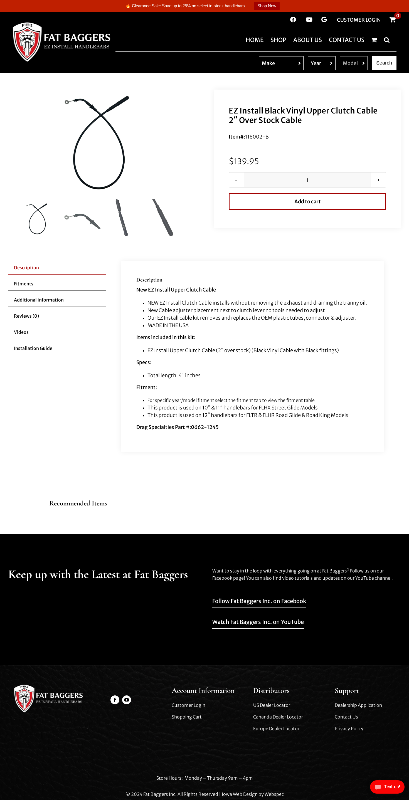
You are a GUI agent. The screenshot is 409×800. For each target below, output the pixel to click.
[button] (387, 39)
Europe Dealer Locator (276, 728)
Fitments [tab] (23, 284)
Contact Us (346, 717)
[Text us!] (387, 788)
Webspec (274, 794)
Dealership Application (358, 705)
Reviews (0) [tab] (26, 316)
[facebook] (114, 699)
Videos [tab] (21, 332)
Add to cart (307, 201)
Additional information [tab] (39, 300)
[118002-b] (101, 142)
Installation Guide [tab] (33, 348)
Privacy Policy (349, 728)
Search (384, 63)
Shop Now (266, 5)
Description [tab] (26, 267)
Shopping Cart (187, 717)
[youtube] (126, 699)
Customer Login (188, 705)
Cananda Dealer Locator (278, 717)
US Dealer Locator (271, 705)
